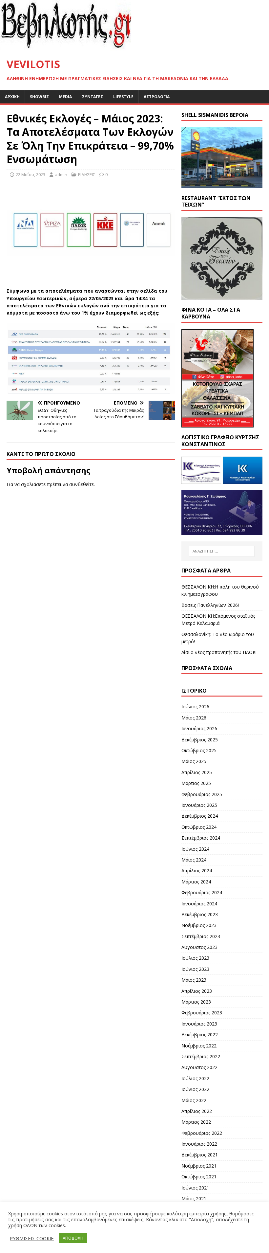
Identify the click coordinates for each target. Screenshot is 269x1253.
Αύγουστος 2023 (199, 947)
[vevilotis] (82, 47)
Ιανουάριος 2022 (199, 1144)
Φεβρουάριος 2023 (201, 1012)
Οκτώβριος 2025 (199, 750)
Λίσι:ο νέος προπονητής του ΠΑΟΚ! (219, 652)
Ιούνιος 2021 (195, 1188)
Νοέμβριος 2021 (199, 1166)
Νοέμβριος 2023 (199, 925)
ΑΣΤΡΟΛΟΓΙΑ (157, 97)
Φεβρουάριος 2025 (201, 794)
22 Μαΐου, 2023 (30, 174)
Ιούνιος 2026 (195, 706)
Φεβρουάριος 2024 (201, 892)
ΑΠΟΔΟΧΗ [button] (73, 1238)
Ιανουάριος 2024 (199, 903)
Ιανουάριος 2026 (199, 728)
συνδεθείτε (81, 484)
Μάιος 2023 (193, 980)
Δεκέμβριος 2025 (199, 739)
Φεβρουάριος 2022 (201, 1133)
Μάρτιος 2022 (196, 1122)
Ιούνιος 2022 (195, 1089)
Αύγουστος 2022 (199, 1067)
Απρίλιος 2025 (196, 772)
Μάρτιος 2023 (196, 1002)
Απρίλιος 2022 (196, 1111)
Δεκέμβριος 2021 (199, 1155)
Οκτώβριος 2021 (199, 1176)
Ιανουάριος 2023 (199, 1024)
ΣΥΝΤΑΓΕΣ (92, 97)
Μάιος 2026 (193, 718)
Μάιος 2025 (193, 761)
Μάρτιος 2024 (196, 882)
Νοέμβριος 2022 (199, 1046)
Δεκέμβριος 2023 (199, 914)
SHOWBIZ (39, 97)
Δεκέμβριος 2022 (199, 1034)
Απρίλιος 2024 (196, 870)
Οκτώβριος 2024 (199, 827)
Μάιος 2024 (193, 860)
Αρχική (12, 97)
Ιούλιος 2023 (195, 958)
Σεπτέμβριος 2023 (200, 936)
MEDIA (65, 97)
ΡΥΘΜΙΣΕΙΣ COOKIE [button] (32, 1238)
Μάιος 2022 (193, 1100)
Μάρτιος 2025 (196, 783)
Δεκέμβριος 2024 (199, 816)
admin (61, 174)
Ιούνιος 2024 (195, 849)
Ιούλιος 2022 (195, 1078)
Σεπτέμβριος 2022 (200, 1056)
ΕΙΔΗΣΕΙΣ (86, 174)
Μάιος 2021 (193, 1198)
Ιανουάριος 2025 (199, 805)
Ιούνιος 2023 (195, 969)
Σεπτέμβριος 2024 (200, 838)
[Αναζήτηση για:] (221, 551)
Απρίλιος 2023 (196, 991)
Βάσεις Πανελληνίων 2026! (210, 605)
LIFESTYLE (123, 97)
